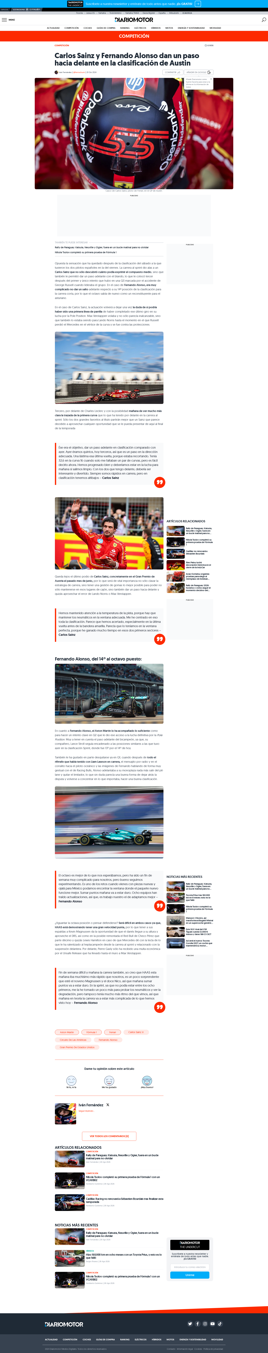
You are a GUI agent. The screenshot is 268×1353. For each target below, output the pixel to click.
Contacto (171, 1349)
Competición (72, 28)
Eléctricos (140, 28)
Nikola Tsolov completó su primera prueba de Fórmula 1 (85, 252)
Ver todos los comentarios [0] (109, 1136)
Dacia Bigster (149, 13)
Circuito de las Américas (73, 1039)
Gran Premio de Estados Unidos (77, 1047)
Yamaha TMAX (132, 13)
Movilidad (215, 28)
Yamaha (102, 13)
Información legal (185, 1349)
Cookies (198, 1349)
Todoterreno (115, 13)
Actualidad (53, 28)
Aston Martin (67, 1032)
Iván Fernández (65, 72)
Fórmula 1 (92, 1032)
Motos (169, 28)
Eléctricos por (19, 10)
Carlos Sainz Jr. (136, 1032)
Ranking (125, 28)
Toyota (79, 13)
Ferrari (112, 1032)
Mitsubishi (174, 13)
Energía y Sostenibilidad (191, 28)
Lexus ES (90, 13)
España (162, 13)
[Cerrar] (211, 79)
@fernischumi (79, 72)
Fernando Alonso (108, 1039)
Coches (88, 28)
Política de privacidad (213, 1349)
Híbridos (156, 28)
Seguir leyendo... (87, 1111)
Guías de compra (106, 28)
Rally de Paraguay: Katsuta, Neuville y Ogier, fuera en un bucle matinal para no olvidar (102, 247)
